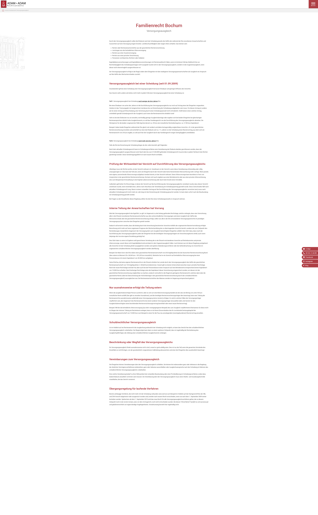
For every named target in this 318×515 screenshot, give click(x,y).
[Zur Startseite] (13, 7)
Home (6, 10)
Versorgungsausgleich (23, 10)
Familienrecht (12, 10)
